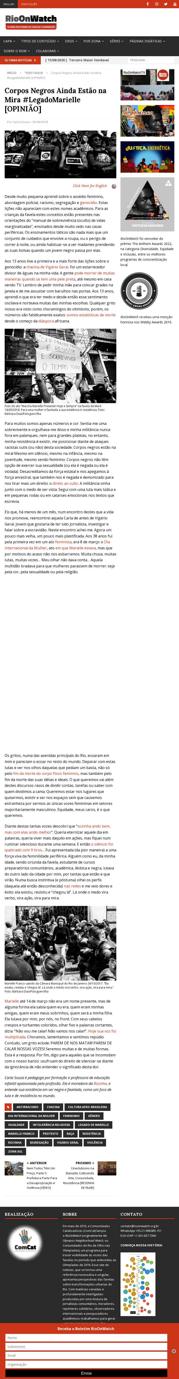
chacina (53, 1107)
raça (70, 1134)
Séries (115, 41)
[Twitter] (166, 4)
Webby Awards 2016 (156, 322)
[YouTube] (175, 4)
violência (95, 1143)
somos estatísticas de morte (91, 314)
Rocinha (100, 1083)
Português (29, 4)
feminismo (71, 1116)
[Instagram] (157, 4)
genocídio (88, 202)
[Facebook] (148, 4)
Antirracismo (27, 1107)
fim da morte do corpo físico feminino (46, 773)
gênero (94, 1116)
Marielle (12, 1001)
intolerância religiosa (51, 1125)
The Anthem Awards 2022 (151, 243)
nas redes (72, 886)
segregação (39, 1143)
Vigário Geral (68, 1143)
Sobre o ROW (15, 51)
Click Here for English (90, 185)
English (8, 4)
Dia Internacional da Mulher (31, 1116)
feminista (63, 541)
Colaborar (46, 51)
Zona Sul (15, 1151)
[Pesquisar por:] (151, 60)
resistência (92, 1134)
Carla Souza (21, 122)
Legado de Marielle (93, 1125)
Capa (7, 41)
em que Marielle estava (75, 548)
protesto (50, 1134)
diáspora (46, 321)
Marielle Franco (21, 1134)
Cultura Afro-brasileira (87, 1107)
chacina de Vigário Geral (47, 267)
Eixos (69, 41)
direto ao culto (65, 483)
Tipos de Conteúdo (38, 41)
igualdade (16, 1125)
